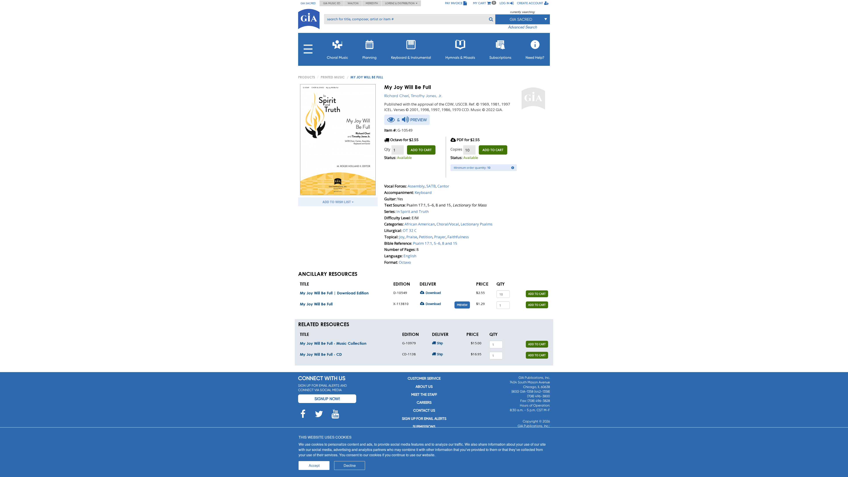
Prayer (440, 236)
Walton (353, 3)
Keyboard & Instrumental (411, 57)
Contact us (424, 410)
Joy (402, 236)
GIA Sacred (308, 3)
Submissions (424, 426)
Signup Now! (327, 398)
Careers (424, 402)
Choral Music (337, 57)
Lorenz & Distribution (400, 3)
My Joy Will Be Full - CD (321, 354)
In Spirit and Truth (412, 211)
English (409, 255)
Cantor (443, 186)
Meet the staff (424, 394)
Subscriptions (500, 57)
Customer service (424, 378)
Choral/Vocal (448, 224)
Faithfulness (458, 236)
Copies (456, 149)
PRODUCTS (306, 77)
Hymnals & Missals (460, 57)
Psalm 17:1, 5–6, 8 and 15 (435, 243)
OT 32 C (409, 230)
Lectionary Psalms (476, 224)
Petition (425, 236)
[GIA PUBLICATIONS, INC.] (309, 18)
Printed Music (333, 77)
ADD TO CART (421, 150)
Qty (387, 149)
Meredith (372, 3)
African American (420, 224)
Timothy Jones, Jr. (426, 95)
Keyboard (423, 192)
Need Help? (535, 57)
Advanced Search (522, 27)
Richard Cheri (396, 95)
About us (424, 386)
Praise (411, 236)
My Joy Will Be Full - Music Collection (333, 343)
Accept (314, 465)
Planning (369, 57)
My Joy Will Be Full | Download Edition (334, 293)
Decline (350, 465)
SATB (431, 186)
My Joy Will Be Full (316, 304)
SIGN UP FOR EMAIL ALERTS (424, 418)
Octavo (405, 262)
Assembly (416, 186)
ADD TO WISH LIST (337, 202)
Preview (462, 305)
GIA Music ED (331, 3)
